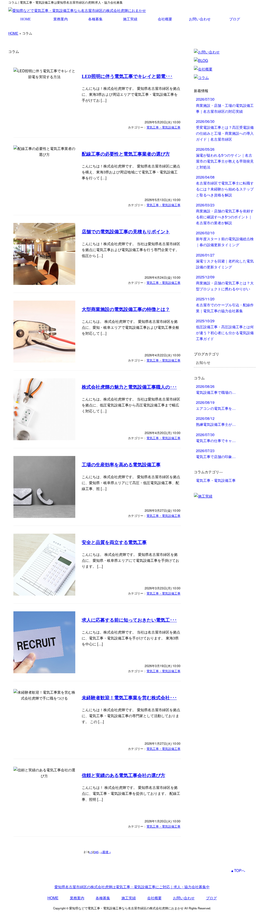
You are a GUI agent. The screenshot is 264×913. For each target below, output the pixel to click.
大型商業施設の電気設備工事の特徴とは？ (126, 309)
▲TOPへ (237, 870)
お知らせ (203, 362)
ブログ (234, 19)
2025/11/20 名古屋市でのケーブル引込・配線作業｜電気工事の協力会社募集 (225, 304)
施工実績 (130, 19)
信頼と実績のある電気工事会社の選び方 (123, 775)
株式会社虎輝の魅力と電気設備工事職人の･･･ (129, 387)
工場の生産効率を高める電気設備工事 (121, 464)
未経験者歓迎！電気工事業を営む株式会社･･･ (129, 697)
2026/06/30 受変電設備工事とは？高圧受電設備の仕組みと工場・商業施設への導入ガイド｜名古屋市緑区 (225, 130)
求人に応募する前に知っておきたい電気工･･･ (129, 620)
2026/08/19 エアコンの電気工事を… (216, 405)
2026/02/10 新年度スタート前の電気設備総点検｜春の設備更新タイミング (225, 238)
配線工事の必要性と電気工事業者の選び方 (126, 154)
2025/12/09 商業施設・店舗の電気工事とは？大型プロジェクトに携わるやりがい (225, 282)
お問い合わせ (200, 19)
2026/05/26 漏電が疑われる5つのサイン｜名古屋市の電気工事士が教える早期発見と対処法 (225, 158)
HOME (25, 19)
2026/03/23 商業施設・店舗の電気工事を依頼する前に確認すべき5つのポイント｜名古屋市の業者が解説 (225, 213)
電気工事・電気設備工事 (163, 127)
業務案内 (60, 19)
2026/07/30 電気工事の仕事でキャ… (216, 437)
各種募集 (95, 19)
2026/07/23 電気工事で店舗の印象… (216, 453)
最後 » (106, 852)
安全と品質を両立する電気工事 (114, 542)
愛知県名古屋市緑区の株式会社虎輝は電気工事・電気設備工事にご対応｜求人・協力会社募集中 (132, 886)
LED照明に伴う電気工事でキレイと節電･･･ (127, 76)
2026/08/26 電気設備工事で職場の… (216, 389)
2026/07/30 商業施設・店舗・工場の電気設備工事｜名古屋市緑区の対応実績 (225, 105)
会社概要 (165, 19)
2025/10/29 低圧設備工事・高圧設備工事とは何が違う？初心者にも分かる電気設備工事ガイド (225, 329)
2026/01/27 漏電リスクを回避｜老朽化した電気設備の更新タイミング (225, 260)
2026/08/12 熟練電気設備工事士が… (216, 421)
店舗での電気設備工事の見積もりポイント (126, 231)
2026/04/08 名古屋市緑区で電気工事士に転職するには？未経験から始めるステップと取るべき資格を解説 (225, 185)
